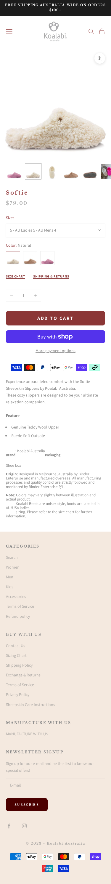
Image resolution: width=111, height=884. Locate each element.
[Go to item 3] (52, 171)
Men (9, 577)
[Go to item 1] (14, 171)
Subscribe (27, 804)
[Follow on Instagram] (24, 826)
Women (13, 567)
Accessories (16, 596)
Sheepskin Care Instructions (30, 704)
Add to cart (55, 318)
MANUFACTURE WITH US (27, 734)
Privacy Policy (17, 694)
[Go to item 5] (90, 171)
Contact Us (15, 645)
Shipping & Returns (51, 276)
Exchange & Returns (23, 675)
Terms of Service (20, 606)
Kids (9, 586)
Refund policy (18, 616)
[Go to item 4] (71, 171)
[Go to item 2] (33, 171)
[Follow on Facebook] (9, 826)
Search (12, 557)
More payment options (55, 350)
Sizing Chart (16, 655)
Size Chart (15, 276)
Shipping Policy (19, 665)
